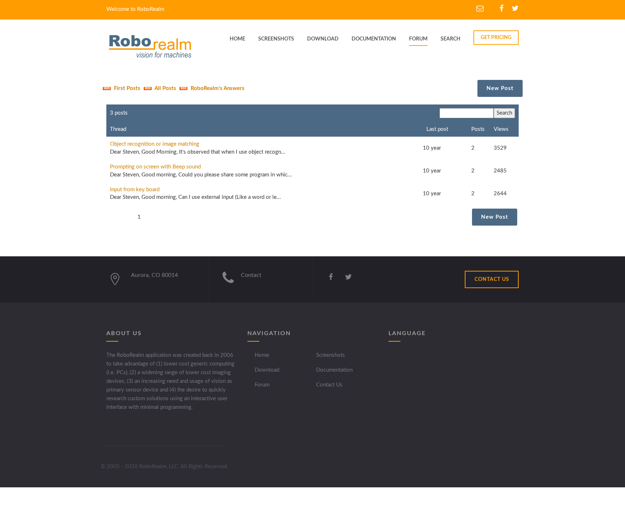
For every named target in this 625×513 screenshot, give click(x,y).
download (323, 39)
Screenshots (330, 355)
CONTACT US (492, 279)
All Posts (164, 88)
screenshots (276, 39)
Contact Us (329, 385)
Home (262, 355)
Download (267, 370)
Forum (418, 39)
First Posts (126, 88)
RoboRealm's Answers (217, 88)
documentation (374, 39)
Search (450, 39)
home (237, 39)
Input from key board (135, 189)
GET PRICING (496, 37)
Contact (251, 275)
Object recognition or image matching (154, 144)
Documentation (334, 370)
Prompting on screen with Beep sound (155, 167)
